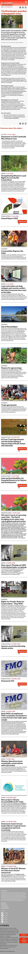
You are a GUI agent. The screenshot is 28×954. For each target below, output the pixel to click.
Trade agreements (9, 405)
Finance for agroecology (11, 368)
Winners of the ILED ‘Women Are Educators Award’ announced (13, 870)
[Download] (22, 223)
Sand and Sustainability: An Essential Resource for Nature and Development (13, 480)
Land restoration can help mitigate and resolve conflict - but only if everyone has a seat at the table (13, 289)
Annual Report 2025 (9, 218)
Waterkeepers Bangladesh (12, 118)
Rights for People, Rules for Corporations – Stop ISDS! (12, 602)
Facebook (6, 915)
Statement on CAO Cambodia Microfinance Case (13, 138)
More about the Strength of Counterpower (14, 115)
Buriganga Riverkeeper (19, 116)
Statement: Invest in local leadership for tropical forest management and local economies (13, 827)
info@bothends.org (5, 908)
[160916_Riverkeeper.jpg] (12, 28)
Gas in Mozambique (9, 327)
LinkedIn (6, 921)
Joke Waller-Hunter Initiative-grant (15, 79)
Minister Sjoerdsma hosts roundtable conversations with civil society (12, 763)
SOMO (14, 569)
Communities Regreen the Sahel (12, 252)
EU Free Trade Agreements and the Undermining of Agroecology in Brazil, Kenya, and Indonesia (13, 442)
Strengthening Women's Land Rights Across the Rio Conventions (13, 178)
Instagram (6, 912)
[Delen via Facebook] (26, 8)
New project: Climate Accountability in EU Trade (12, 801)
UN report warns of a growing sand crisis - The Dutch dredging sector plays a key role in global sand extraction (13, 518)
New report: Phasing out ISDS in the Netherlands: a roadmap (14, 566)
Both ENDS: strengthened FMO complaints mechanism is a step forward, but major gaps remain (14, 716)
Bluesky (5, 917)
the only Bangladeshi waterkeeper (18, 91)
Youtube (6, 919)
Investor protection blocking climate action (13, 647)
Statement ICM (7, 681)
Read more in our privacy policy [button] (7, 951)
